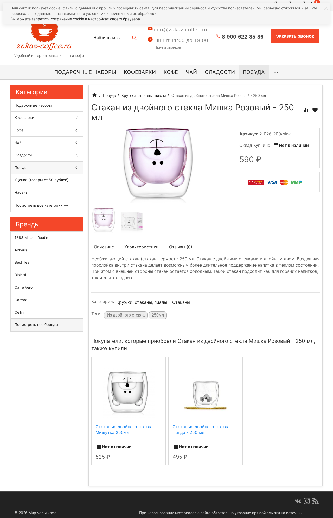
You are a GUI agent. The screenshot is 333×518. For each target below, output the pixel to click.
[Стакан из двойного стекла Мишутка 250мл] (129, 392)
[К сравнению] (305, 110)
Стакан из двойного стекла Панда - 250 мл (200, 429)
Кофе (171, 72)
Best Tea (22, 262)
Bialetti (20, 275)
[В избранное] (315, 110)
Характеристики (141, 246)
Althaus (21, 250)
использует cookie (44, 8)
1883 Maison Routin (31, 237)
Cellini (19, 312)
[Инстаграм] (307, 501)
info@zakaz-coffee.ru (180, 30)
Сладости (220, 72)
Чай (191, 72)
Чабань (21, 192)
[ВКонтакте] (298, 501)
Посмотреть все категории (39, 205)
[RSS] (315, 501)
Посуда (254, 72)
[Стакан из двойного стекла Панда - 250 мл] (206, 392)
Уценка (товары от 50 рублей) (41, 180)
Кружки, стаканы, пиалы (142, 302)
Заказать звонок (295, 36)
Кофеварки (140, 72)
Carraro (21, 300)
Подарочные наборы (85, 72)
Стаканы (181, 302)
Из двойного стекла (126, 315)
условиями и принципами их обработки (121, 13)
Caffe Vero (24, 287)
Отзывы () (180, 246)
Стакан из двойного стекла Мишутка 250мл (123, 429)
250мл (158, 315)
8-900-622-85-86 (243, 37)
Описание (104, 246)
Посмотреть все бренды (37, 324)
